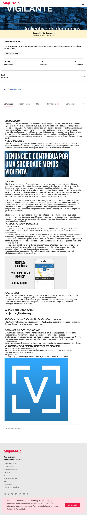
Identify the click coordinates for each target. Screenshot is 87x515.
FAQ (5, 481)
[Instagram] (5, 494)
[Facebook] (12, 494)
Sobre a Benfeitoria (10, 464)
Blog (5, 475)
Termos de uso (9, 484)
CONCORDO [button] (72, 505)
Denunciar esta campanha (13, 428)
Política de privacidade (11, 487)
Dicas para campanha (11, 478)
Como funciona (9, 466)
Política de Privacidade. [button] (16, 509)
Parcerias (7, 472)
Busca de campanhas (11, 469)
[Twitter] (16, 494)
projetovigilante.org (18, 313)
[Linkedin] (20, 494)
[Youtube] (24, 494)
